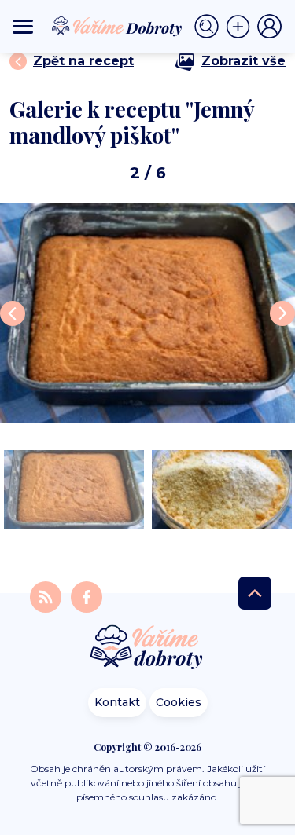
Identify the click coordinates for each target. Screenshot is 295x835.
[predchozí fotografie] (12, 313)
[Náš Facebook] (86, 595)
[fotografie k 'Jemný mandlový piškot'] (147, 313)
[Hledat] (210, 26)
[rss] (47, 595)
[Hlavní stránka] (148, 648)
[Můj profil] (269, 26)
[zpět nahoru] (254, 593)
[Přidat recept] (241, 26)
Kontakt (117, 702)
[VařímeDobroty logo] (117, 26)
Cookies (178, 702)
